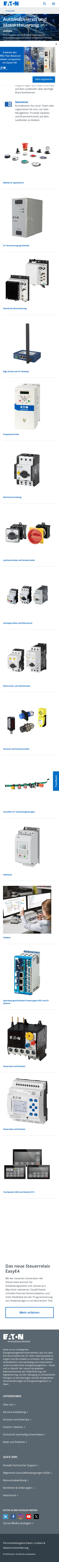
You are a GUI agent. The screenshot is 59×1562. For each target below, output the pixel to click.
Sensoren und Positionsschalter (16, 749)
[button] (29, 1312)
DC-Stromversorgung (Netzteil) (16, 245)
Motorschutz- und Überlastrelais (16, 686)
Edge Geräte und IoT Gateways (16, 371)
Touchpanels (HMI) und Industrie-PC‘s (18, 1192)
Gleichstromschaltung (12, 497)
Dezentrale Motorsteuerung (15, 308)
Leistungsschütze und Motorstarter (18, 623)
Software (7, 937)
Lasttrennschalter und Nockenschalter (19, 560)
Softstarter (7, 874)
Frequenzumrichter (11, 434)
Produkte (10, 10)
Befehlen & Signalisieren (13, 182)
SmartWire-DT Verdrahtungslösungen (19, 812)
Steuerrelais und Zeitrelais (14, 1066)
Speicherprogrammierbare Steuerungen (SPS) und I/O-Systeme (26, 1002)
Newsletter (21, 102)
